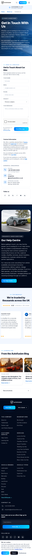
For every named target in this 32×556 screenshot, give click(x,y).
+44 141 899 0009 (14, 170)
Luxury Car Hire (21, 436)
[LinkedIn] (24, 195)
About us (9, 11)
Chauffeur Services (22, 441)
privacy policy (6, 130)
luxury (25, 142)
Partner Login (5, 425)
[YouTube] (20, 195)
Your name (6, 78)
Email (5, 85)
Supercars (20, 473)
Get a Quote (21, 407)
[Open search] (16, 2)
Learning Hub (5, 440)
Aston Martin (4, 494)
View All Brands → (6, 497)
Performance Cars (22, 470)
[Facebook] (5, 195)
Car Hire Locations (22, 422)
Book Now (23, 2)
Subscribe (15, 526)
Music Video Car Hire (22, 460)
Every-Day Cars (21, 476)
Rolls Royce (4, 473)
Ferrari (3, 470)
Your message (7, 105)
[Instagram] (9, 195)
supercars (14, 143)
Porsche (3, 484)
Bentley (3, 478)
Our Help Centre (8, 280)
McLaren (3, 486)
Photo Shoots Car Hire (23, 457)
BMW (2, 492)
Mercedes (4, 476)
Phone (5, 91)
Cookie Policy (18, 549)
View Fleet (8, 407)
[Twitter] (13, 195)
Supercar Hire (21, 438)
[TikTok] (16, 195)
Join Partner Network (7, 428)
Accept (5, 553)
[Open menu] (29, 2)
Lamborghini (4, 468)
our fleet (13, 154)
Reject (14, 553)
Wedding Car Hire (22, 446)
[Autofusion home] (6, 2)
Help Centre (4, 437)
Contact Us (4, 443)
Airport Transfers (21, 444)
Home (3, 11)
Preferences (22, 553)
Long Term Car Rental (23, 449)
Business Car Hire (22, 452)
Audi (2, 489)
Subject (6, 98)
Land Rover (4, 481)
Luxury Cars (20, 468)
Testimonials (4, 422)
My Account (20, 420)
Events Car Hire (21, 454)
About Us (3, 420)
